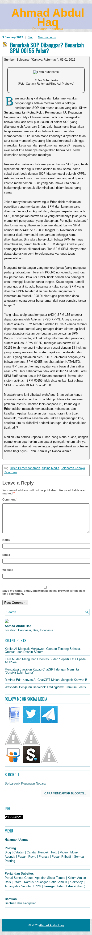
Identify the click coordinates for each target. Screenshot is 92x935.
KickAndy (76, 882)
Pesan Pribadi (61, 856)
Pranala (44, 856)
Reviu (32, 856)
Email (6, 554)
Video (64, 852)
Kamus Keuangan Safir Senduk (45, 882)
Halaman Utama (16, 839)
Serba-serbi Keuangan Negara (25, 783)
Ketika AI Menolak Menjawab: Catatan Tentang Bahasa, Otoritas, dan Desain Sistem (43, 650)
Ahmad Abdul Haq (47, 17)
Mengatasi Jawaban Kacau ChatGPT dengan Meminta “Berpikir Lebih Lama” (42, 671)
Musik (74, 852)
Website (7, 570)
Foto (54, 852)
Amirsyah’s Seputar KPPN (23, 886)
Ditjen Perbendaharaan (25, 468)
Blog (30, 37)
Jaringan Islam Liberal (60, 886)
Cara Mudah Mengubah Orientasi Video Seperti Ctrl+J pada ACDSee (45, 660)
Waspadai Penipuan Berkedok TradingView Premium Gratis (45, 687)
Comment (9, 499)
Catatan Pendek (38, 852)
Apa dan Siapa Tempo (50, 878)
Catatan (18, 852)
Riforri (17, 882)
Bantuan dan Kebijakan (20, 903)
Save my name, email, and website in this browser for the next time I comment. (43, 592)
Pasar (22, 856)
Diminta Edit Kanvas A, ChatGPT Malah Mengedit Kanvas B (46, 680)
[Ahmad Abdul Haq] (6, 621)
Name (6, 539)
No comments (47, 37)
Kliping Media (50, 468)
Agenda (10, 856)
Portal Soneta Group (19, 878)
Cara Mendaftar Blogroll (65, 793)
